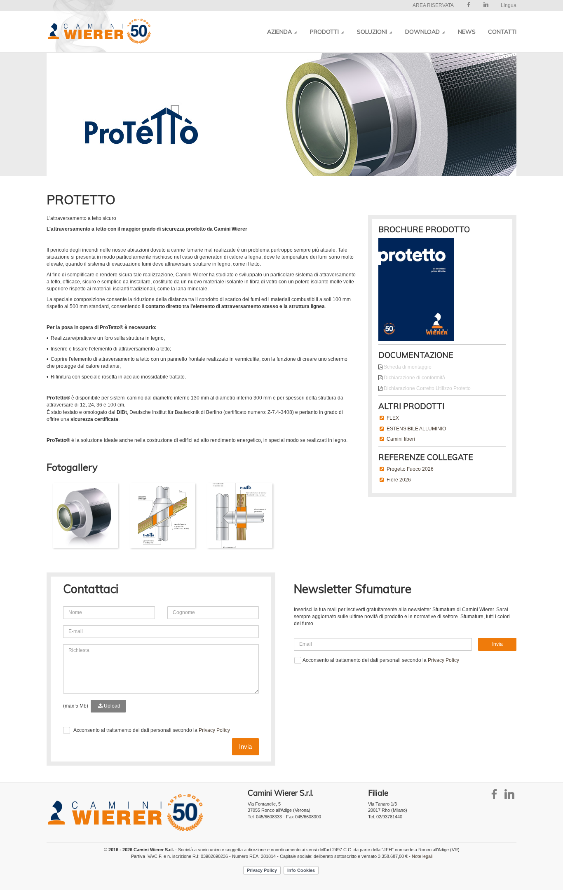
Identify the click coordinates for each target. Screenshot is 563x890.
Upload (111, 706)
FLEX (393, 418)
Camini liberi (401, 439)
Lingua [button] (508, 5)
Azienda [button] (280, 31)
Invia (245, 746)
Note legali (422, 856)
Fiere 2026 (399, 480)
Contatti (502, 31)
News (467, 31)
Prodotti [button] (325, 31)
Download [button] (423, 31)
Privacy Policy (214, 730)
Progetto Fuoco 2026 (410, 469)
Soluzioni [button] (373, 31)
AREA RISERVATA (433, 5)
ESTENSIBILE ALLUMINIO (416, 429)
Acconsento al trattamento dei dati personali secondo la (151, 730)
